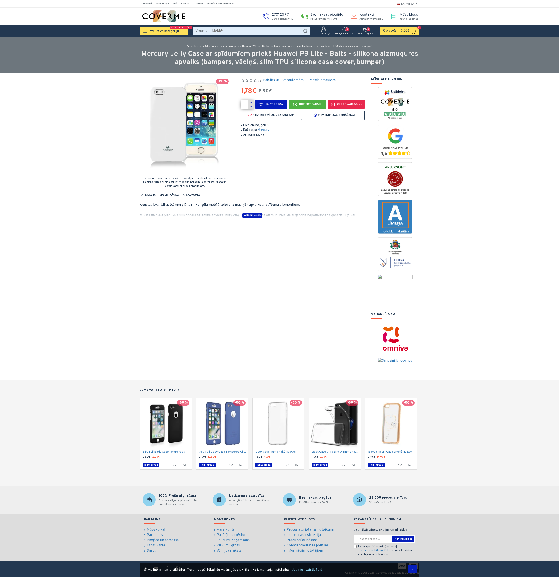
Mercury (263, 130)
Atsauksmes (191, 195)
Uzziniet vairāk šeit (306, 570)
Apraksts (148, 195)
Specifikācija (169, 195)
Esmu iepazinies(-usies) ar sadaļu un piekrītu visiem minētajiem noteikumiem (385, 550)
